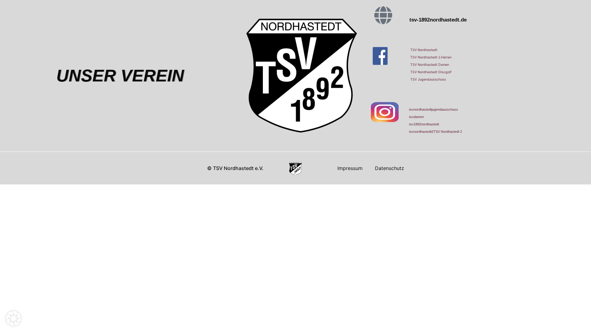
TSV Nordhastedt (423, 50)
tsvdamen (416, 117)
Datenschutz (389, 168)
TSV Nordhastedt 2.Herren (431, 57)
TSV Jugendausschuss (428, 79)
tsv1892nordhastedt (424, 124)
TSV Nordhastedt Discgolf (431, 72)
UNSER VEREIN (120, 75)
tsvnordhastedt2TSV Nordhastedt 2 (435, 131)
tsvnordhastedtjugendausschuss (433, 109)
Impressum (350, 168)
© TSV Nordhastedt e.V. (235, 168)
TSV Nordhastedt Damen (429, 65)
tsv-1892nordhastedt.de (438, 20)
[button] (13, 318)
